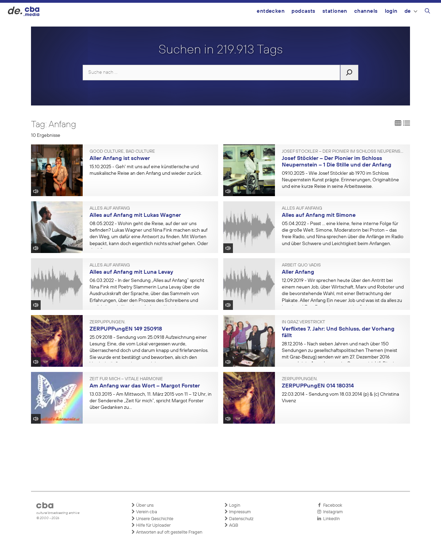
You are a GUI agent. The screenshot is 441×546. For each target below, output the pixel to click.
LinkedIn (330, 519)
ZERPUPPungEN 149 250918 (126, 329)
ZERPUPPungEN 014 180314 (318, 386)
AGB (233, 525)
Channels (366, 11)
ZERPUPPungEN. (107, 322)
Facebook (331, 505)
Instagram (332, 512)
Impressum (239, 512)
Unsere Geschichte (154, 519)
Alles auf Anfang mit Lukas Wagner (135, 215)
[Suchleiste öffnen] (427, 12)
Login (391, 11)
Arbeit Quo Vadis (301, 265)
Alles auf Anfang (110, 208)
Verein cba (146, 512)
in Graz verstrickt (303, 322)
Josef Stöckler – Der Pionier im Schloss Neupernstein (343, 152)
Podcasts (303, 11)
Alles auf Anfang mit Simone (319, 215)
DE (407, 11)
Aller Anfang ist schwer (120, 158)
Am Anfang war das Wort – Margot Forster (145, 386)
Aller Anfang (298, 272)
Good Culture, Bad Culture (122, 152)
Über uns (144, 505)
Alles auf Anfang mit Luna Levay (131, 272)
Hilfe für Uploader (153, 525)
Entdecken (271, 11)
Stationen (334, 11)
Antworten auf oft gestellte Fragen (168, 532)
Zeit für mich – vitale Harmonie (126, 379)
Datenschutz (241, 519)
